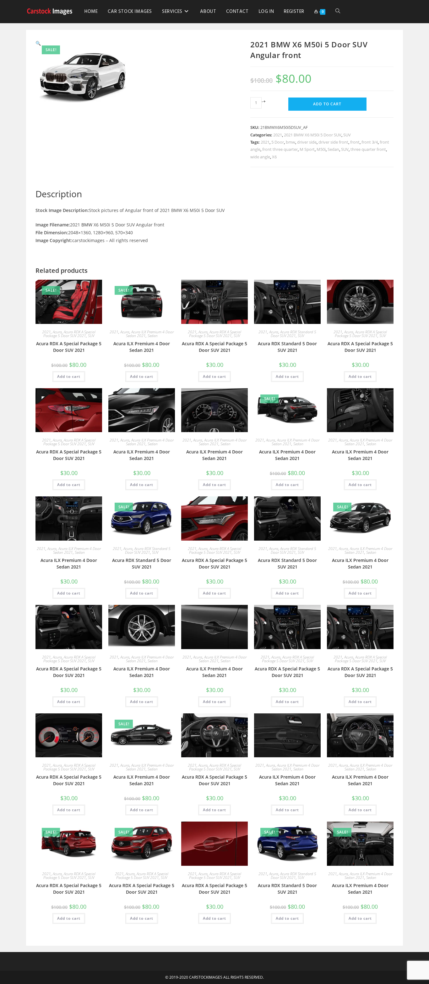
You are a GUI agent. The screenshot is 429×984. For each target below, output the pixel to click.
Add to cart (327, 104)
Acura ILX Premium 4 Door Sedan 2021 (141, 347)
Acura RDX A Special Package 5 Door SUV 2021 (69, 333)
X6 (274, 157)
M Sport (307, 149)
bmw (290, 142)
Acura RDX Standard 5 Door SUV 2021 (293, 333)
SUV (347, 135)
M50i (321, 149)
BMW (86, 225)
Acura (57, 332)
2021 (277, 135)
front (355, 142)
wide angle (260, 157)
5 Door (277, 142)
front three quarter (280, 149)
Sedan (333, 149)
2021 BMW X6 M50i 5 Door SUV (312, 135)
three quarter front (368, 149)
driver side (307, 142)
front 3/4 (369, 142)
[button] (38, 43)
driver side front (333, 142)
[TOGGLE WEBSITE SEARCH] (337, 11)
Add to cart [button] (68, 376)
